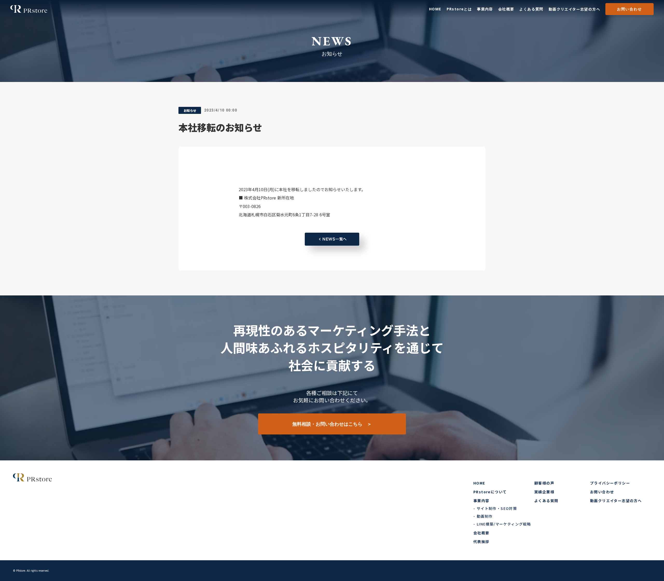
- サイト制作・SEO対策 (495, 508)
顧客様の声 (544, 483)
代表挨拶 (481, 541)
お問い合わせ (629, 8)
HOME (435, 8)
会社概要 (506, 9)
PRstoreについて (490, 492)
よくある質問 (531, 9)
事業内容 (485, 9)
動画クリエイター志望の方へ (574, 9)
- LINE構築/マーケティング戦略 (502, 524)
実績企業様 (544, 492)
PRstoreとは (459, 8)
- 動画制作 (483, 516)
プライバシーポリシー (610, 483)
